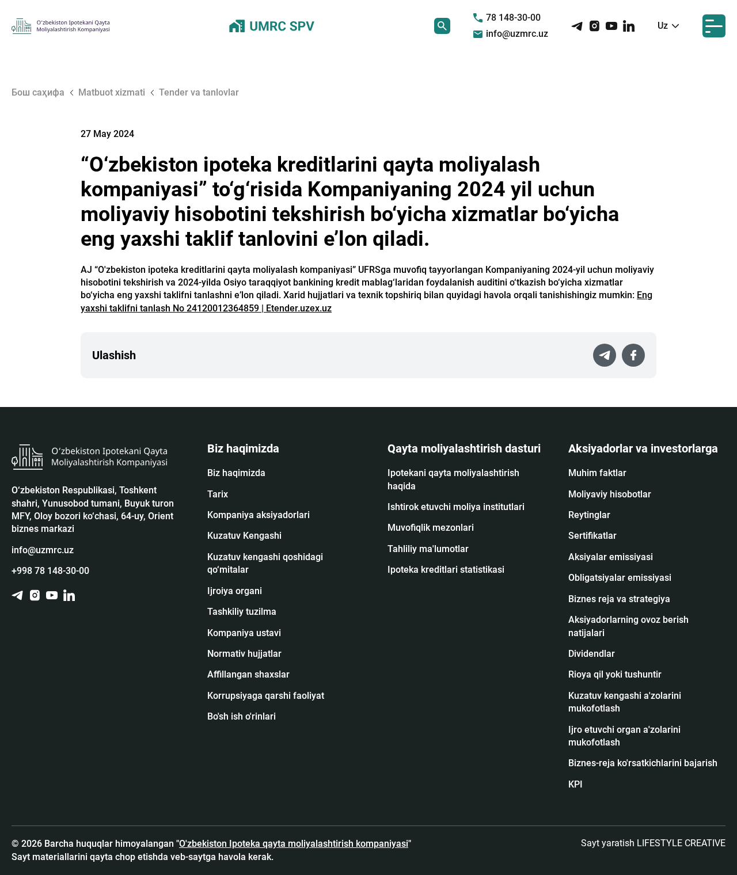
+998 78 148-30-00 (50, 570)
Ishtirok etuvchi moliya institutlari (456, 506)
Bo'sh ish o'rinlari (241, 716)
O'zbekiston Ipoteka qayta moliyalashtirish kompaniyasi (293, 843)
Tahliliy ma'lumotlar (428, 548)
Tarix (217, 494)
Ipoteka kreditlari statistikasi (446, 569)
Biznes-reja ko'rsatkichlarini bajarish (642, 763)
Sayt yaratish (653, 843)
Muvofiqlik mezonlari (431, 527)
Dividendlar (591, 653)
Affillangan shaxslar (248, 674)
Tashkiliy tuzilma (241, 611)
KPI (575, 784)
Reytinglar (589, 514)
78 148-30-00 (513, 17)
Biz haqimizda (236, 472)
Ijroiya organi (234, 590)
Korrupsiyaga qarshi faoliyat (265, 695)
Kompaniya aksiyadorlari (258, 514)
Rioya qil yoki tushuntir (615, 674)
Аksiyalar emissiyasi (610, 556)
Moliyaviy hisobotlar (609, 494)
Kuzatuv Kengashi (244, 535)
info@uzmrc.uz (517, 33)
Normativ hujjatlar (244, 653)
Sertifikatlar (592, 535)
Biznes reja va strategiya (619, 599)
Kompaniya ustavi (244, 632)
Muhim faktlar (597, 472)
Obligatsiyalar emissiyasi (619, 577)
